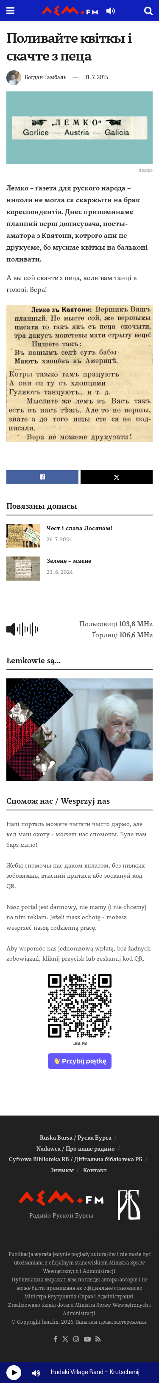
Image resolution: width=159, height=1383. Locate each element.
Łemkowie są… (33, 660)
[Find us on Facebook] (55, 1339)
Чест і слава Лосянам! (79, 528)
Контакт (94, 1170)
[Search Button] (148, 10)
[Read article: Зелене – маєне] (23, 569)
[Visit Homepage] (70, 11)
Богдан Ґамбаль (46, 77)
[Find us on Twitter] (65, 1339)
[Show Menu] (10, 10)
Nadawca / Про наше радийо (75, 1149)
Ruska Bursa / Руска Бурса (76, 1138)
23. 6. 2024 (60, 572)
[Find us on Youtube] (87, 1339)
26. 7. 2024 (59, 540)
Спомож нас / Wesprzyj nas (58, 800)
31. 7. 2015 (96, 77)
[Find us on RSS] (98, 1339)
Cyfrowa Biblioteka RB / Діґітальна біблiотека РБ (75, 1159)
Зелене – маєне (69, 560)
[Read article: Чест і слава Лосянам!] (23, 536)
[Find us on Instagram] (76, 1339)
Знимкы (62, 1170)
